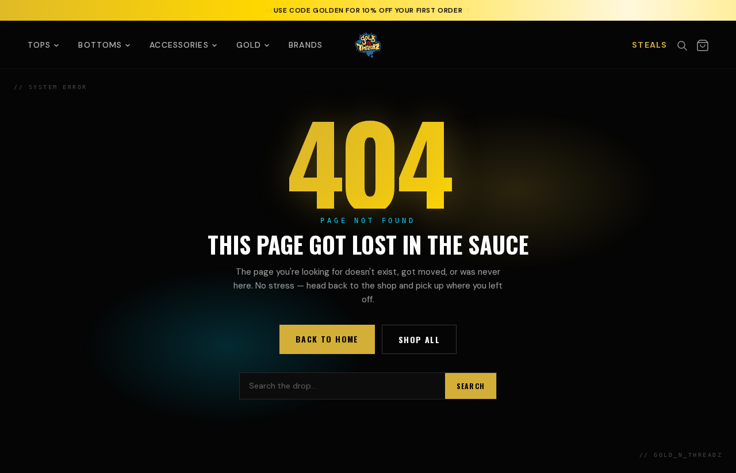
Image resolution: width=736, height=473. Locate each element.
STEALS (649, 45)
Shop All (419, 339)
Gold (248, 45)
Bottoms (100, 45)
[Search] (682, 45)
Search (471, 386)
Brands (306, 45)
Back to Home (327, 339)
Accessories (179, 45)
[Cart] (702, 45)
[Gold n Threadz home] (368, 44)
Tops (39, 45)
